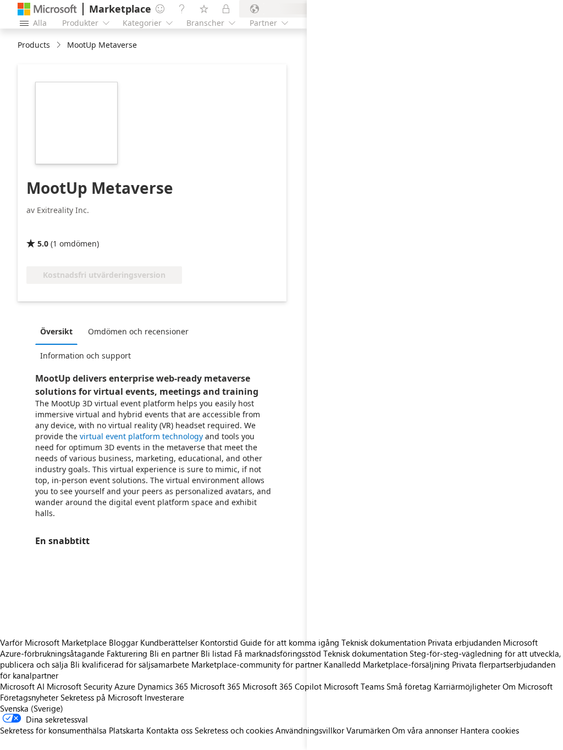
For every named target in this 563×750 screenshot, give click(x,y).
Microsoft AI (22, 686)
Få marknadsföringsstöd (277, 653)
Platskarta (126, 730)
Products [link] (34, 45)
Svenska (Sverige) (31, 708)
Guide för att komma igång (289, 642)
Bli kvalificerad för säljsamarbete (129, 664)
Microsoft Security (79, 686)
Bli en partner (174, 653)
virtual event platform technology (141, 436)
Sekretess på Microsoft (101, 697)
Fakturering (127, 653)
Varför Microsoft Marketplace (53, 642)
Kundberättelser (169, 642)
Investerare (164, 697)
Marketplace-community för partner (256, 664)
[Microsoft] (47, 9)
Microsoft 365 (215, 686)
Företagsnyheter (29, 697)
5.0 (42, 243)
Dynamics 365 (162, 686)
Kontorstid (219, 642)
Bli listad (216, 653)
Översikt (56, 331)
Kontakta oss (169, 730)
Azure (124, 686)
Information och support (85, 355)
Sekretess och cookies (234, 730)
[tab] (59, 331)
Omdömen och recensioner (138, 331)
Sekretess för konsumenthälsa (53, 730)
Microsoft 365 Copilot (282, 686)
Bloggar (123, 642)
